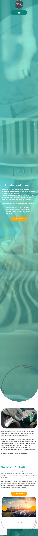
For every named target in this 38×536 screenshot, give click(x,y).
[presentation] (4, 508)
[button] (19, 12)
